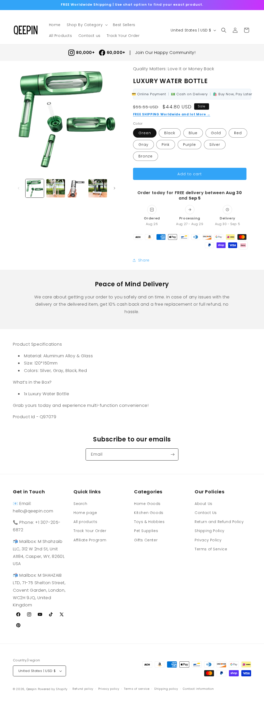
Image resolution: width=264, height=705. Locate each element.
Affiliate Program (89, 540)
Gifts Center (146, 540)
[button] (87, 24)
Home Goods (147, 503)
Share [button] (144, 260)
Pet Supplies (146, 530)
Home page (85, 512)
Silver (214, 144)
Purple (189, 144)
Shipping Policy (210, 530)
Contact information (198, 689)
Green (144, 133)
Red (238, 133)
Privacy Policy (208, 540)
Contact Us (206, 512)
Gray (143, 144)
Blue (193, 133)
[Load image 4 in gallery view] (97, 188)
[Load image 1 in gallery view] (35, 188)
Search (80, 503)
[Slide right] (114, 188)
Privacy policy (108, 689)
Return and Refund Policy (219, 521)
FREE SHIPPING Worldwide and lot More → (171, 114)
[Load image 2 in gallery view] (55, 188)
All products (85, 521)
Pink (166, 144)
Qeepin (31, 689)
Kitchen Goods (148, 512)
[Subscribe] (172, 454)
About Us (203, 503)
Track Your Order (89, 530)
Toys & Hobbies (149, 521)
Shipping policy (166, 689)
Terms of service (136, 689)
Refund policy (82, 689)
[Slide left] (18, 188)
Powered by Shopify (53, 689)
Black (169, 133)
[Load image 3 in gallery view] (77, 188)
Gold (216, 133)
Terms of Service (211, 549)
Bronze (145, 156)
